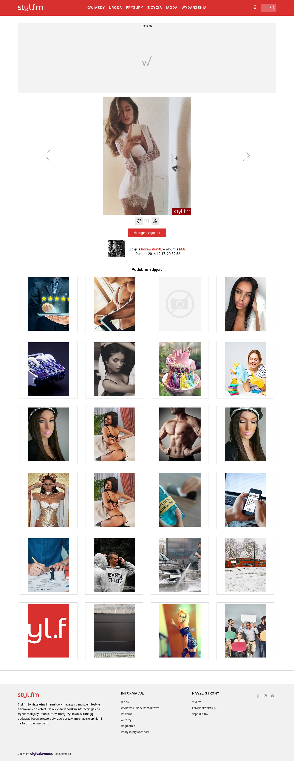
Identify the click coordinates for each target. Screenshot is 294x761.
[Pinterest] (273, 697)
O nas (125, 702)
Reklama (127, 714)
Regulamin (128, 726)
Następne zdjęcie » (147, 233)
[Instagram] (266, 697)
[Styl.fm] (35, 8)
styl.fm (196, 702)
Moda (172, 7)
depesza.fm (200, 714)
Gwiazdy (96, 7)
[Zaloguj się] (255, 8)
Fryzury (134, 7)
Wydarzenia (194, 7)
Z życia (154, 7)
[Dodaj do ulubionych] (139, 221)
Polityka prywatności (135, 732)
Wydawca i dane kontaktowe (140, 708)
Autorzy (126, 720)
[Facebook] (258, 697)
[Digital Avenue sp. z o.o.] (42, 754)
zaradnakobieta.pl (204, 708)
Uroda (115, 7)
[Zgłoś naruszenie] (155, 221)
